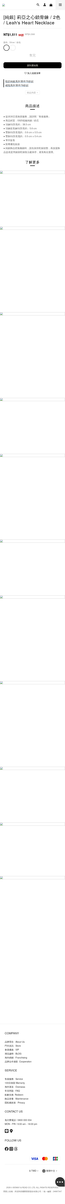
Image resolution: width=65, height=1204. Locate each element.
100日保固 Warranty (15, 1082)
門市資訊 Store (13, 1045)
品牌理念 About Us (15, 1041)
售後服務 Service (14, 1078)
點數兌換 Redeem (14, 1094)
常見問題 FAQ (12, 1090)
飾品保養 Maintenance (16, 1098)
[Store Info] (11, 1132)
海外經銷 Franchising (16, 1057)
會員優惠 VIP (12, 1049)
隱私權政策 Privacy (15, 1102)
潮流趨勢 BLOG (13, 1053)
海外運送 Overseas (15, 1086)
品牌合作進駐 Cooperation (18, 1061)
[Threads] (16, 1149)
